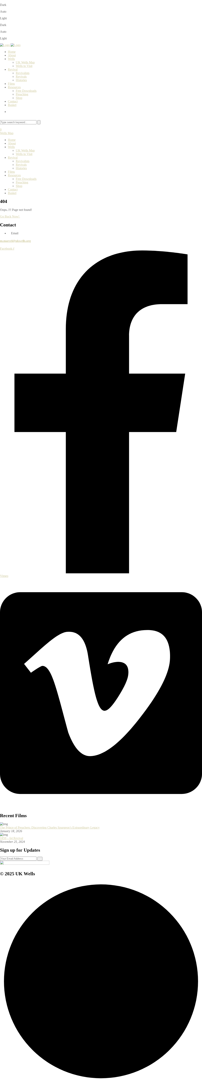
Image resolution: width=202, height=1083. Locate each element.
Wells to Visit (24, 66)
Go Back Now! (10, 216)
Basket (12, 105)
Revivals (21, 76)
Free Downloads (26, 90)
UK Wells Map (25, 62)
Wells (11, 58)
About (12, 55)
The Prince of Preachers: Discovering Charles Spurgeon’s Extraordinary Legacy (50, 827)
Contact (13, 101)
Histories (21, 80)
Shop (19, 98)
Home (12, 51)
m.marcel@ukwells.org (15, 241)
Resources (14, 87)
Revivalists (22, 73)
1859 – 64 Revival (11, 838)
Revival (13, 69)
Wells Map (6, 133)
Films (11, 83)
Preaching (22, 94)
